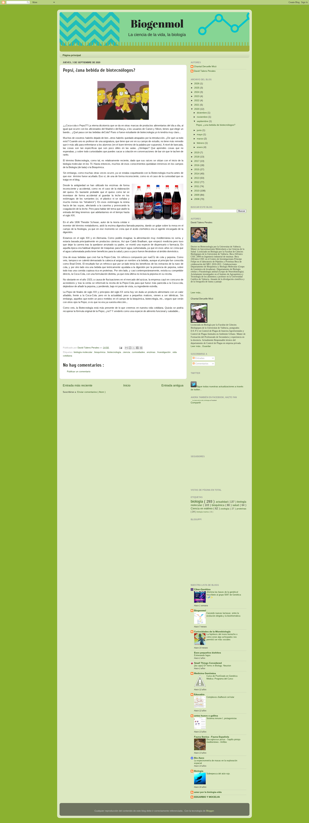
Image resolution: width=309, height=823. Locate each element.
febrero (201, 143)
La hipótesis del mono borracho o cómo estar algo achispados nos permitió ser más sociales (221, 637)
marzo (200, 138)
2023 (197, 96)
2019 (197, 152)
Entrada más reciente (77, 385)
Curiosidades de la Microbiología (212, 631)
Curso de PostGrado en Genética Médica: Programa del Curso (221, 677)
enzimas (151, 352)
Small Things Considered (208, 663)
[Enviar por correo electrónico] (126, 347)
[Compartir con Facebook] (137, 347)
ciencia (127, 352)
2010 (197, 191)
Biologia (198, 771)
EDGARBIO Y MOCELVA (207, 797)
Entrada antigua (172, 385)
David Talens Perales (204, 71)
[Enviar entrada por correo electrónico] (120, 347)
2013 (197, 178)
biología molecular (83, 352)
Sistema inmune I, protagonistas (221, 718)
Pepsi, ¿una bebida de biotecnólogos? (215, 125)
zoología (225, 508)
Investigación (164, 352)
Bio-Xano (199, 758)
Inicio (127, 385)
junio (199, 130)
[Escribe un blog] (130, 347)
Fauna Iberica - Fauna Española (211, 737)
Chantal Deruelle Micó (205, 66)
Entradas (199, 358)
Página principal (72, 55)
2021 (197, 105)
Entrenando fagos (202, 655)
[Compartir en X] (133, 347)
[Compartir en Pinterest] (141, 347)
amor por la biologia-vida (208, 792)
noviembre (202, 117)
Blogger (210, 811)
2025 (197, 88)
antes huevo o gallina (206, 716)
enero (200, 147)
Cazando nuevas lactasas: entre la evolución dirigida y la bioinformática (223, 614)
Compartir (196, 402)
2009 (197, 195)
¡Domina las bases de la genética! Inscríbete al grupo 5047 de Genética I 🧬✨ (223, 595)
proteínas (241, 508)
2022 (197, 100)
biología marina (203, 512)
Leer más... (196, 292)
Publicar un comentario (78, 371)
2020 (197, 109)
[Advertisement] (100, 403)
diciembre (202, 113)
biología (197, 501)
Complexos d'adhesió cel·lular (220, 697)
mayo (200, 134)
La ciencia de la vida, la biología (200, 400)
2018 (197, 157)
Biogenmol (200, 610)
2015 (197, 169)
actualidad (222, 501)
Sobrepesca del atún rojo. (218, 773)
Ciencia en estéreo (202, 508)
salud (236, 505)
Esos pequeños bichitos (207, 653)
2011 (197, 186)
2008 (197, 199)
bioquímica (100, 352)
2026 (197, 83)
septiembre (203, 121)
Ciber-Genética (202, 589)
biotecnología (114, 352)
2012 (197, 182)
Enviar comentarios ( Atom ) (91, 392)
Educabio (199, 694)
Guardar (206, 346)
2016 (197, 165)
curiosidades (138, 352)
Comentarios (201, 363)
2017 (197, 161)
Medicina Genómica (205, 673)
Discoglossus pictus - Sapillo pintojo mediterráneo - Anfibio (223, 740)
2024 (197, 92)
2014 (197, 173)
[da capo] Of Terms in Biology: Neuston (212, 665)
